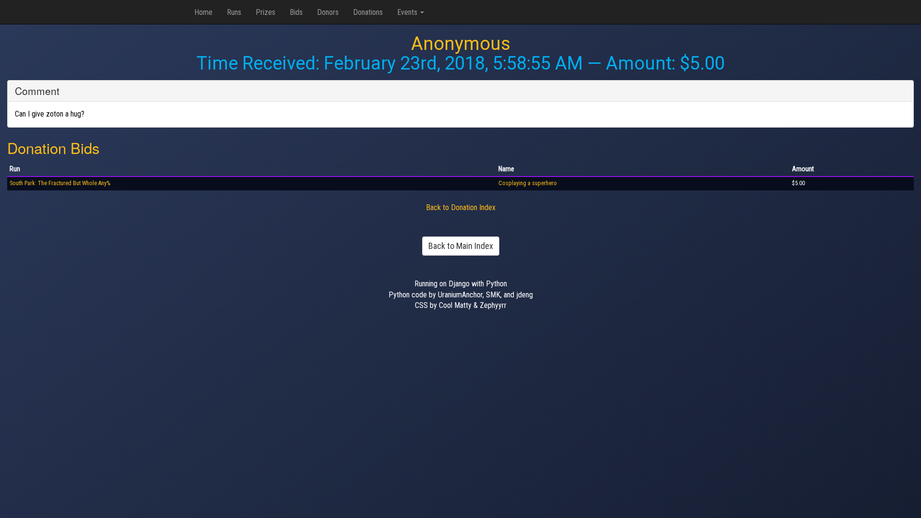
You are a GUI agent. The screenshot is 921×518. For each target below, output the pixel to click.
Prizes (265, 12)
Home (203, 12)
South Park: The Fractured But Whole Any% (60, 183)
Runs (234, 12)
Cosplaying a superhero (527, 183)
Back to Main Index (460, 246)
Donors (328, 12)
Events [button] (408, 12)
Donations (368, 12)
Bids (296, 12)
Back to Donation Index (461, 207)
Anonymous (460, 43)
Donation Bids (53, 147)
